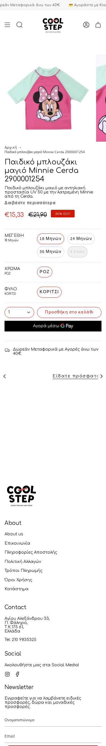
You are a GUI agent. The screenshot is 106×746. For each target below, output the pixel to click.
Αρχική (11, 148)
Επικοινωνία (17, 543)
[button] (19, 25)
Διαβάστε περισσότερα (30, 203)
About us (14, 534)
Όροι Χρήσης (18, 580)
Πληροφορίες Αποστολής (31, 552)
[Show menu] (7, 25)
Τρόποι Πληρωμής (23, 571)
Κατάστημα (17, 589)
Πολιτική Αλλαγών (23, 562)
